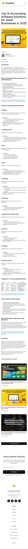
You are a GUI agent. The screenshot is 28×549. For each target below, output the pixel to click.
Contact (14, 521)
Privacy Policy (14, 529)
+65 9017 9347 (14, 497)
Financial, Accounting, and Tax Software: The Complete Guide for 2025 (13, 294)
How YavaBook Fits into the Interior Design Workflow (13, 100)
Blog (14, 518)
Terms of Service (14, 535)
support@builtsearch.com (14, 495)
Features (14, 512)
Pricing (14, 515)
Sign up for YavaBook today (16, 351)
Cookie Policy (14, 532)
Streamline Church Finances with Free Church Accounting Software (12, 333)
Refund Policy (14, 538)
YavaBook (12, 309)
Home (14, 509)
